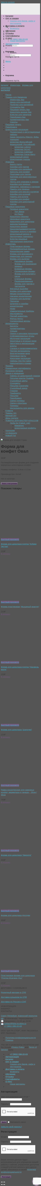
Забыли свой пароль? (11, 1127)
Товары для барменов (16, 97)
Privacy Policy (18, 1047)
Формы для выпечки (19, 259)
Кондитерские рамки (19, 251)
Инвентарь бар (17, 99)
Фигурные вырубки (19, 289)
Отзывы (9, 33)
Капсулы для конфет (20, 172)
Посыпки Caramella (19, 386)
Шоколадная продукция (16, 129)
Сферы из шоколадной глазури (25, 376)
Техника (9, 366)
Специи (13, 331)
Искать (8, 45)
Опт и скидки (12, 18)
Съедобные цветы (18, 381)
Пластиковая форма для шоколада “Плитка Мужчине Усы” (18, 976)
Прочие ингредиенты (20, 351)
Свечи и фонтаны (18, 403)
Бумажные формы (23, 269)
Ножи (12, 308)
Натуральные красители (21, 241)
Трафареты (15, 393)
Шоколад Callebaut (24, 152)
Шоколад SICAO (22, 149)
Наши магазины (17, 41)
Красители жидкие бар (20, 112)
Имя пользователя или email (15, 1097)
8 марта (9, 410)
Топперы (14, 405)
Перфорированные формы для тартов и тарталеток (24, 283)
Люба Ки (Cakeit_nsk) (20, 423)
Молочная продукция (20, 338)
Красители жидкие (18, 226)
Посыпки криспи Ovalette (22, 378)
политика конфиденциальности (18, 1170)
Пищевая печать (13, 124)
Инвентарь (15, 85)
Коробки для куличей (20, 194)
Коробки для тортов (19, 167)
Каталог (9, 16)
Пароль (5, 1104)
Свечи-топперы (17, 400)
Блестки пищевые (18, 239)
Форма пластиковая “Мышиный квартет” (20, 606)
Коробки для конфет (19, 199)
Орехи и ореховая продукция (24, 333)
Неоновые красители (20, 219)
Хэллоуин (10, 430)
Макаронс (19, 425)
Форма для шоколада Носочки (15, 915)
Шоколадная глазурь (20, 159)
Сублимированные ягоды (22, 336)
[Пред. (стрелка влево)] (2, 1184)
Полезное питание (14, 371)
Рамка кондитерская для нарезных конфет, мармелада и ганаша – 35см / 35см (19, 792)
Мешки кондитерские (20, 294)
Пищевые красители (15, 206)
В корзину (5, 554)
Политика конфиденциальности (20, 1038)
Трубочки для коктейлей (21, 104)
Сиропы (14, 122)
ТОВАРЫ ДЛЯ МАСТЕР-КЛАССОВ (21, 420)
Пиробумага (11, 127)
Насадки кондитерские (21, 296)
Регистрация (6, 1177)
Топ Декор (19, 211)
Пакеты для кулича (19, 196)
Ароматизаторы (17, 328)
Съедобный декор (18, 388)
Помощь (9, 1040)
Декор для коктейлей (20, 102)
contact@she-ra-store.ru (15, 1023)
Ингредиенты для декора (22, 408)
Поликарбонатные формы (22, 249)
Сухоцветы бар (17, 107)
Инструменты (16, 313)
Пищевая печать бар (20, 109)
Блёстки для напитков (20, 114)
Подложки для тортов (20, 174)
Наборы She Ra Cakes (20, 361)
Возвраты (14, 28)
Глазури (14, 391)
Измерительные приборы (22, 311)
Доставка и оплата (14, 26)
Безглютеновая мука (20, 353)
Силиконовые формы (25, 271)
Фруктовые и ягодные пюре (23, 341)
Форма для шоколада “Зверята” (16, 855)
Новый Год (10, 435)
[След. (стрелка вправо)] (4, 1184)
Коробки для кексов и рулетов (24, 192)
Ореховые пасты (18, 356)
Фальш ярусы (16, 318)
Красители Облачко (19, 216)
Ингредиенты (11, 323)
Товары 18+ (11, 413)
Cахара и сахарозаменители (23, 348)
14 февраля (11, 433)
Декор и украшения (14, 373)
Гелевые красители (19, 209)
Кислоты (14, 326)
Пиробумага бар (18, 117)
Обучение (10, 31)
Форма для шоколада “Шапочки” (16, 729)
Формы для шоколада (20, 291)
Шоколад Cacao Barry (25, 154)
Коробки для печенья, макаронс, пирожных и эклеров (25, 185)
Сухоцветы (15, 383)
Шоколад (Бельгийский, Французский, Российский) (22, 143)
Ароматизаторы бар (19, 119)
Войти (4, 1122)
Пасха (8, 95)
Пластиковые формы (20, 246)
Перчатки (14, 301)
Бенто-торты (16, 164)
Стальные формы (23, 279)
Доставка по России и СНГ (13, 1001)
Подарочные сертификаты (18, 368)
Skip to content (7, 2)
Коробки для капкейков (21, 169)
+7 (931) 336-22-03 (13, 1026)
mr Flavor (19, 214)
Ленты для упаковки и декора (24, 182)
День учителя (11, 418)
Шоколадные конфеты (25, 428)
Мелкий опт (10, 415)
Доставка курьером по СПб (14, 997)
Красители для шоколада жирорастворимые (22, 222)
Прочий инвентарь (19, 316)
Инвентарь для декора (21, 256)
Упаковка (9, 162)
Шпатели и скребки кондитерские (19, 304)
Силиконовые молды (20, 321)
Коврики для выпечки (20, 298)
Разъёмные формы (24, 261)
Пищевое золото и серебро (23, 231)
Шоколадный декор (19, 157)
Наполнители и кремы (20, 363)
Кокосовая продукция (20, 358)
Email (4, 1137)
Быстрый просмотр (10, 539)
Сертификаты (12, 36)
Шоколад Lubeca (23, 147)
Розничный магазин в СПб (13, 992)
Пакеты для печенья (19, 189)
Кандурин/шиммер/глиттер (22, 229)
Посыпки (14, 396)
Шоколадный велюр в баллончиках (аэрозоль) (21, 235)
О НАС (8, 38)
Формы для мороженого (21, 254)
